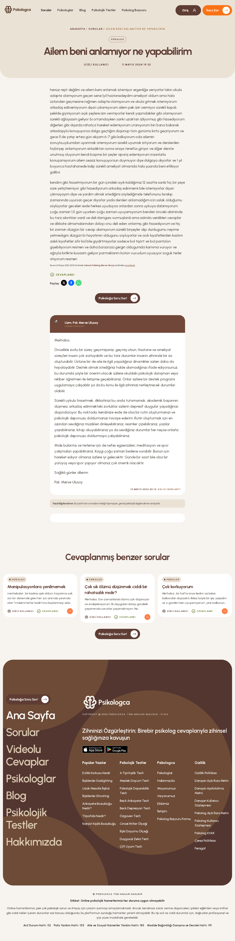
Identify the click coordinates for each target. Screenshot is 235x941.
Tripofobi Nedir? (94, 816)
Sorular (46, 10)
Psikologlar (65, 10)
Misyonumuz (166, 788)
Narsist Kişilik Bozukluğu (99, 824)
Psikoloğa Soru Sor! (113, 298)
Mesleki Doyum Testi (134, 781)
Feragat (200, 848)
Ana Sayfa (30, 715)
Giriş (185, 10)
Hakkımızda (34, 841)
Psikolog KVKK (204, 833)
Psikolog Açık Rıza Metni (212, 813)
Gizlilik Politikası (206, 773)
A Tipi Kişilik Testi (132, 773)
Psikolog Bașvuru (134, 10)
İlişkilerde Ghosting (95, 796)
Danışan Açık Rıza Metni (212, 781)
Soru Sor (212, 10)
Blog (82, 10)
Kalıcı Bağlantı (169, 489)
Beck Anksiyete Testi (134, 801)
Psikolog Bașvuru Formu (174, 819)
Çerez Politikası (205, 841)
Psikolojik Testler (104, 10)
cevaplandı (130, 265)
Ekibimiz (163, 804)
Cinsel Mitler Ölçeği (133, 824)
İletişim (162, 811)
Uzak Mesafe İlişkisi (96, 788)
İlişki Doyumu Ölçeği (134, 831)
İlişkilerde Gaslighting (97, 781)
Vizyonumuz (166, 796)
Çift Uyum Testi (131, 846)
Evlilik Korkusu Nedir (96, 773)
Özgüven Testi (130, 816)
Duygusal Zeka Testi (134, 839)
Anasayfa (77, 29)
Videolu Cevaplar (27, 755)
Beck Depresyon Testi (135, 808)
